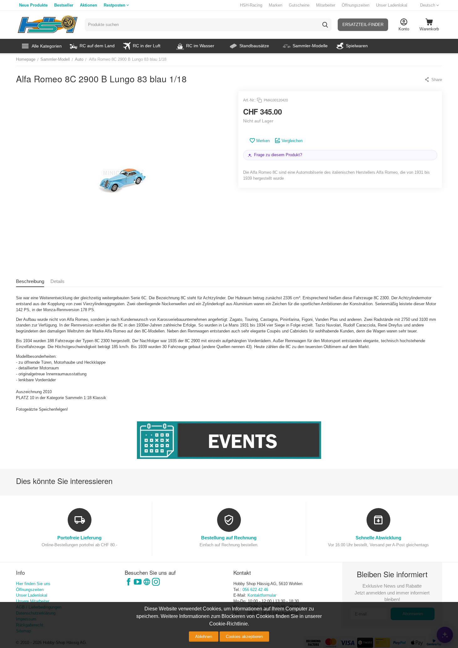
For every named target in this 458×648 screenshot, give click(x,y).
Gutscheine (299, 5)
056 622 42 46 (255, 589)
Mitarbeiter (325, 5)
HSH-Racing (251, 5)
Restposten (114, 5)
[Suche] (325, 24)
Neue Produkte (33, 5)
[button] (433, 79)
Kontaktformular (261, 595)
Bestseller (63, 5)
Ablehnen (203, 636)
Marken (275, 5)
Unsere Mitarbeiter (32, 601)
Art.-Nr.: (249, 100)
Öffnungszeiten (355, 5)
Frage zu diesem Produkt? (278, 154)
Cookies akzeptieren (244, 636)
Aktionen (88, 5)
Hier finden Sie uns (33, 583)
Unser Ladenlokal (391, 5)
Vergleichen (292, 140)
